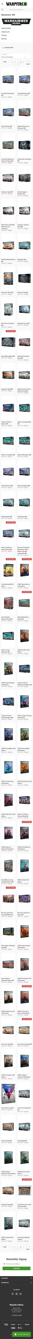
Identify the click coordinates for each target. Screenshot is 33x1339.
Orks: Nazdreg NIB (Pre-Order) (7, 585)
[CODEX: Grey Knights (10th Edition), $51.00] (8, 734)
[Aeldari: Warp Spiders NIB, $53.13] (24, 441)
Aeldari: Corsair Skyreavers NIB (5, 651)
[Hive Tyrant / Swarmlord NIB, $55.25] (8, 309)
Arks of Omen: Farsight (7, 1108)
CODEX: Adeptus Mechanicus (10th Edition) (8, 1172)
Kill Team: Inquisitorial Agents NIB (23, 914)
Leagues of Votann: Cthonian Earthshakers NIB (24, 684)
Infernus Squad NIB (6, 1141)
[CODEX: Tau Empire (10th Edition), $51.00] (8, 1061)
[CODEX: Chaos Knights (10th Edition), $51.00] (24, 734)
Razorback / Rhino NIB (7, 292)
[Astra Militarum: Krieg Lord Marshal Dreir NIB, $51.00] (8, 866)
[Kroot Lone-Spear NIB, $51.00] (8, 1030)
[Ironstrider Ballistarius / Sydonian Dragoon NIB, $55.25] (8, 145)
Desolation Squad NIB (7, 1204)
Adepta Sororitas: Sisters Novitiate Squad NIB (24, 390)
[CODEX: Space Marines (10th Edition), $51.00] (24, 570)
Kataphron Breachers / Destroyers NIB (23, 127)
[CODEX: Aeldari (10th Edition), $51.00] (24, 866)
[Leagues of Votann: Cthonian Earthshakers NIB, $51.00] (24, 669)
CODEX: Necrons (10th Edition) (23, 1172)
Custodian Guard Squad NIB (7, 94)
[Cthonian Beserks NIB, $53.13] (8, 471)
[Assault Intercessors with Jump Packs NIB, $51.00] (24, 1190)
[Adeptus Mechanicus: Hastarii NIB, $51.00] (24, 603)
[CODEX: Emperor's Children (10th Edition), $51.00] (8, 833)
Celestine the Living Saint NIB (24, 160)
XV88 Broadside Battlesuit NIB (8, 260)
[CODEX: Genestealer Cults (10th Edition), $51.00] (24, 964)
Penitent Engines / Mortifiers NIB (22, 193)
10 (17, 64)
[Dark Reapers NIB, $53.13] (24, 502)
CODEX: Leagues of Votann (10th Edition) (24, 716)
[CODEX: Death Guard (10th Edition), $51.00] (8, 800)
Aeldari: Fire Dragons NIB (8, 455)
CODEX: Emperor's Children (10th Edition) (7, 848)
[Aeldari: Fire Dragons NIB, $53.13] (8, 441)
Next (28, 64)
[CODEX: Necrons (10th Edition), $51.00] (24, 1158)
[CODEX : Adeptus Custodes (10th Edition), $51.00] (24, 1061)
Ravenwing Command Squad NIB (23, 357)
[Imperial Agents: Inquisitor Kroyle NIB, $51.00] (8, 603)
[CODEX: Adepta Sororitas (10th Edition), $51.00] (8, 997)
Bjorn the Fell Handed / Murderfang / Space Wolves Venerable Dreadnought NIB (23, 550)
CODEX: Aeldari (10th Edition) (23, 881)
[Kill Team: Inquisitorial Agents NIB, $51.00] (24, 899)
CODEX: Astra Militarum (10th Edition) (23, 848)
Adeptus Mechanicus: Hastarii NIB (23, 618)
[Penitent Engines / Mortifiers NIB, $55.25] (24, 178)
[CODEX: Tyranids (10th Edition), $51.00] (8, 1223)
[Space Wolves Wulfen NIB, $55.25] (8, 342)
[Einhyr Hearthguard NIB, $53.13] (24, 471)
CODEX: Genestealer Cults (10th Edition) (24, 979)
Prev (4, 62)
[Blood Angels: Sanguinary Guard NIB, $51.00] (8, 931)
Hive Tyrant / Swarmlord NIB (7, 324)
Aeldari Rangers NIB (6, 516)
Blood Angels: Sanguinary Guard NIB (8, 946)
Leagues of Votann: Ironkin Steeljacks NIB (7, 716)
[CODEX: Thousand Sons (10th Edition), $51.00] (8, 767)
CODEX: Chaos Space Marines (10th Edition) (23, 1012)
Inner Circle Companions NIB (24, 1109)
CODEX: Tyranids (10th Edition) (7, 1238)
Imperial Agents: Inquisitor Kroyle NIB (6, 618)
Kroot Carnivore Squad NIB (24, 1044)
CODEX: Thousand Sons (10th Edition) (7, 782)
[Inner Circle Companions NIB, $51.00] (24, 1094)
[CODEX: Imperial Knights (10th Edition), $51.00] (8, 669)
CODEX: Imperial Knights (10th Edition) (7, 684)
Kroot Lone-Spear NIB (7, 1044)
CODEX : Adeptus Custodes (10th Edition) (23, 1076)
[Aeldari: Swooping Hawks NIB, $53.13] (24, 408)
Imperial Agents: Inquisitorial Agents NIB (7, 979)
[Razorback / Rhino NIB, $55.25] (8, 278)
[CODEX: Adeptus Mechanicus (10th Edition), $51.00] (8, 1158)
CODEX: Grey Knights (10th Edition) (8, 749)
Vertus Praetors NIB (6, 126)
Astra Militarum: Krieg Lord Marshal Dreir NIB (7, 881)
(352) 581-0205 (17, 1315)
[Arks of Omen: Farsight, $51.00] (8, 1094)
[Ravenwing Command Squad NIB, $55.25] (24, 342)
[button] (16, 48)
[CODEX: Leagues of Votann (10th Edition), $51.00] (24, 701)
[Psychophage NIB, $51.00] (24, 1127)
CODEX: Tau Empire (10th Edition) (8, 1076)
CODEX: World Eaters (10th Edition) (24, 782)
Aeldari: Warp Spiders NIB (24, 455)
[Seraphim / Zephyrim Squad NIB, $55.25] (24, 211)
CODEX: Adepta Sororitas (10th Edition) (8, 1012)
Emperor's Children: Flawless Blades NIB (22, 815)
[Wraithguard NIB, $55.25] (24, 245)
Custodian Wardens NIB (23, 93)
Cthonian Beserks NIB (7, 485)
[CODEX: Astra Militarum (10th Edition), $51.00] (24, 833)
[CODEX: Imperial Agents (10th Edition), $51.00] (24, 931)
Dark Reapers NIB (22, 516)
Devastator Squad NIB (7, 389)
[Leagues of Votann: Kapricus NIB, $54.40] (8, 408)
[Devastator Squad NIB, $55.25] (8, 375)
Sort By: (4, 54)
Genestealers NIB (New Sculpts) (23, 1238)
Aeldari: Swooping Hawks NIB (24, 423)
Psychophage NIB (22, 1141)
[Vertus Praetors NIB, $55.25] (8, 112)
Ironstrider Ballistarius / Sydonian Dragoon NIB (7, 160)
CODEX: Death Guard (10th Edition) (8, 815)
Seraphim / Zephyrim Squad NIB (23, 226)
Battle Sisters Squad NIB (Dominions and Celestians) (7, 226)
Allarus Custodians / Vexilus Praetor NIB (6, 548)
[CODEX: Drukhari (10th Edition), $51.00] (24, 636)
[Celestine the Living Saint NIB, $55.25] (24, 145)
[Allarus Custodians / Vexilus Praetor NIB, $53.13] (8, 533)
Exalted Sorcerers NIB (23, 323)
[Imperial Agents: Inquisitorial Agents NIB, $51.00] (8, 964)
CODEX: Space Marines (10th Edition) (23, 585)
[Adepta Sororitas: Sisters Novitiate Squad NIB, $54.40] (24, 375)
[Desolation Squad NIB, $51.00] (8, 1190)
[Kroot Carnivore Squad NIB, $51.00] (24, 1030)
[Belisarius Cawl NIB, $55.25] (24, 278)
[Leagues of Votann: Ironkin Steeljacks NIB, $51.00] (8, 701)
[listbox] (13, 57)
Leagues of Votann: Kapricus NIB (6, 423)
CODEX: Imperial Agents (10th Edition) (23, 946)
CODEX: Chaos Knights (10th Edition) (23, 749)
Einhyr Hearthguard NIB (23, 485)
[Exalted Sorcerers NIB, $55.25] (24, 309)
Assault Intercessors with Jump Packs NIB (24, 1205)
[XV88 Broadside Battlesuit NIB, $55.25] (8, 245)
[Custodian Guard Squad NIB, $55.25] (8, 79)
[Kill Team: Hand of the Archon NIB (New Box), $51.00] (8, 899)
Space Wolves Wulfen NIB (8, 356)
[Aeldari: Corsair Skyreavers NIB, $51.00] (8, 636)
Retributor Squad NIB (7, 192)
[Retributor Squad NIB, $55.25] (8, 178)
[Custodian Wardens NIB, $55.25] (24, 79)
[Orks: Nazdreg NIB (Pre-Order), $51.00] (8, 570)
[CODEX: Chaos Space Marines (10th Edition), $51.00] (24, 997)
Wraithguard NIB (21, 259)
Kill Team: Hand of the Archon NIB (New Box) (7, 914)
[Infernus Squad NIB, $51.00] (8, 1127)
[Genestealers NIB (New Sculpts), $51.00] (24, 1223)
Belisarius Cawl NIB (22, 292)
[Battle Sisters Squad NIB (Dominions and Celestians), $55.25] (8, 211)
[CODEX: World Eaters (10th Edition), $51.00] (24, 767)
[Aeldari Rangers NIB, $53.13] (8, 502)
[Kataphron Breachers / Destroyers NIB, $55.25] (24, 112)
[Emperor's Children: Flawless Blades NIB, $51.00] (24, 800)
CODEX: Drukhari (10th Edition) (23, 651)
